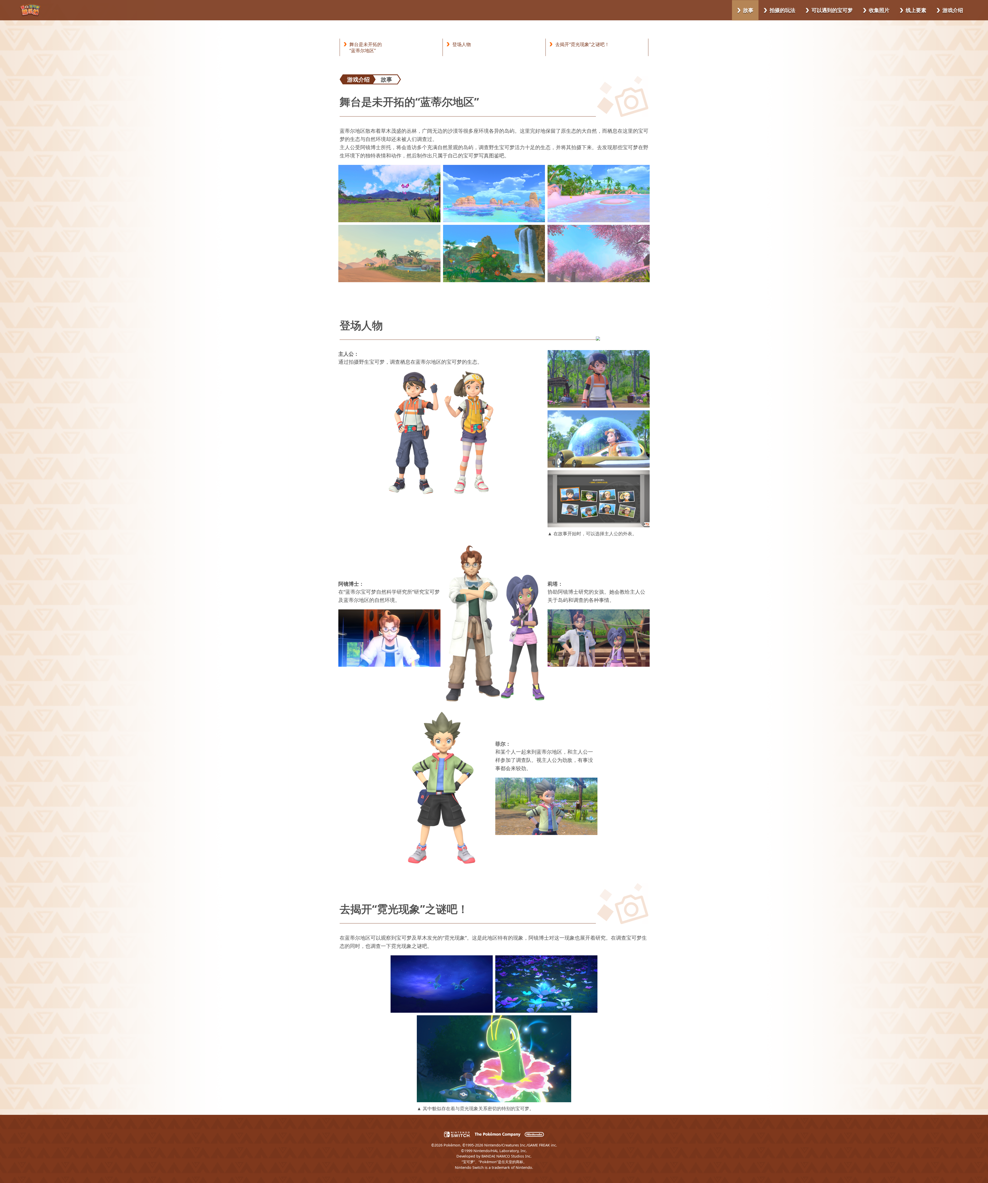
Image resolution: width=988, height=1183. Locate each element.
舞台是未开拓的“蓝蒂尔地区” (365, 47)
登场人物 (461, 44)
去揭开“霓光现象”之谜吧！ (582, 44)
